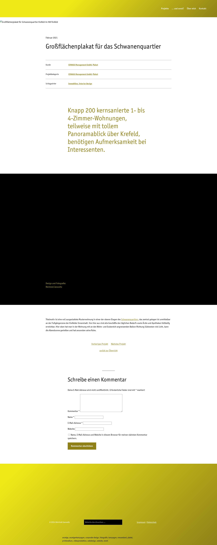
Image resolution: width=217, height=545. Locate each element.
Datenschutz (151, 522)
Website (71, 429)
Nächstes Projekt (118, 344)
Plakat (95, 65)
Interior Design (85, 83)
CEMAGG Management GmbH (80, 65)
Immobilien (73, 83)
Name (71, 417)
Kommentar (74, 411)
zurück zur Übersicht (108, 350)
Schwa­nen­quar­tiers (129, 319)
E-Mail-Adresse (75, 423)
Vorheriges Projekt (99, 344)
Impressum (141, 522)
